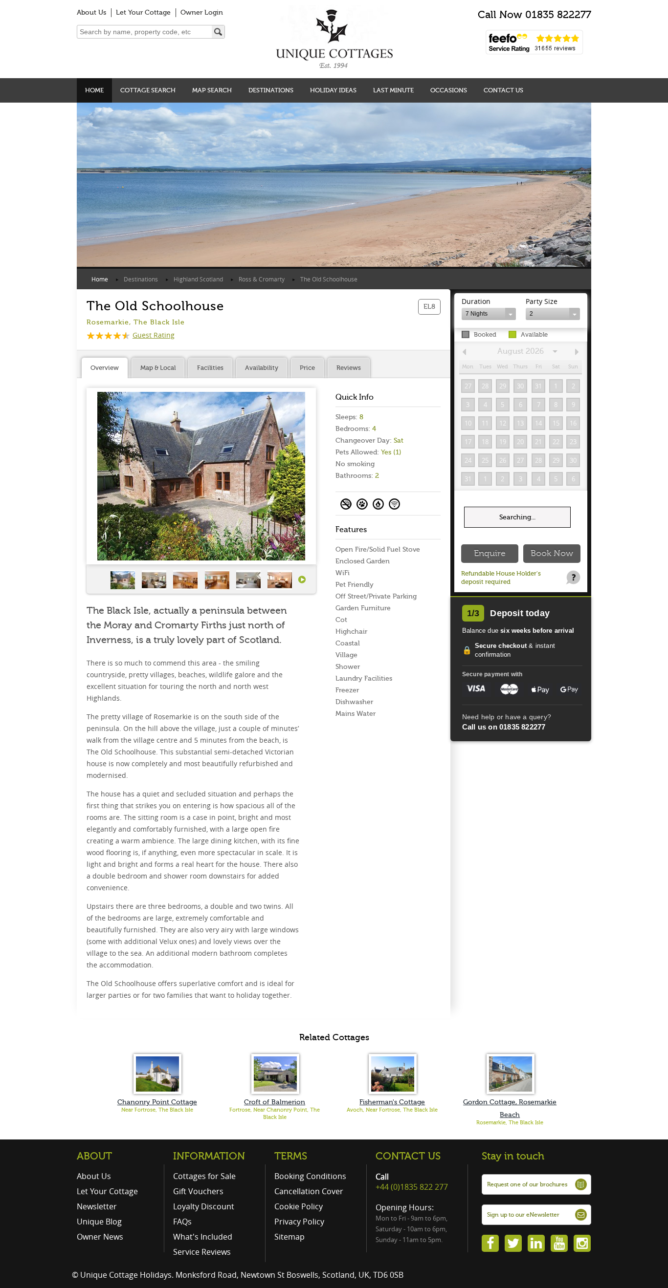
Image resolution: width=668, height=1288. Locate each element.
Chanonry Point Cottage (157, 1102)
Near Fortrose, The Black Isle (157, 1110)
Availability (261, 367)
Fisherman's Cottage (392, 1102)
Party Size (541, 301)
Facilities (210, 367)
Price (307, 367)
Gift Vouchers (198, 1191)
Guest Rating (154, 335)
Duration (476, 301)
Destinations (270, 90)
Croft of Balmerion (274, 1102)
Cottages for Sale (204, 1176)
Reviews (348, 367)
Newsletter (97, 1206)
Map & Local (158, 367)
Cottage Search (148, 90)
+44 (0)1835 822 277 (412, 1186)
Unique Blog (99, 1221)
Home (94, 90)
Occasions (448, 90)
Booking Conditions (310, 1176)
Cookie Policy (298, 1206)
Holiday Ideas (333, 90)
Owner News (100, 1236)
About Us (91, 12)
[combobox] (489, 314)
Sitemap (289, 1236)
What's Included (202, 1236)
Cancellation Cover (308, 1191)
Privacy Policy (299, 1221)
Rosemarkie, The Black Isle (509, 1122)
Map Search (212, 90)
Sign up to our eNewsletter (523, 1214)
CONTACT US (408, 1156)
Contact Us (503, 90)
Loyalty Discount (203, 1206)
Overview (104, 367)
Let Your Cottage (143, 12)
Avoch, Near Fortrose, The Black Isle (392, 1110)
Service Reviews (202, 1251)
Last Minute (393, 90)
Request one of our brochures (527, 1184)
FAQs (182, 1221)
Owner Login (201, 12)
